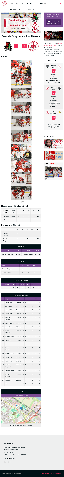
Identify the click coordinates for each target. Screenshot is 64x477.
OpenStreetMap (35, 422)
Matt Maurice (9, 323)
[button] (21, 408)
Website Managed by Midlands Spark (51, 473)
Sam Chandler (9, 306)
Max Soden (8, 380)
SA (28, 284)
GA (33, 284)
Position (6, 284)
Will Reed (8, 340)
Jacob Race (8, 327)
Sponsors (13, 9)
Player (7, 299)
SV (38, 284)
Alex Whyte (8, 302)
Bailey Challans (9, 353)
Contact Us (30, 9)
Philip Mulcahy (9, 336)
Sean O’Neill (8, 310)
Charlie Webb (9, 361)
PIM (22, 284)
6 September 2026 (53, 113)
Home (12, 3)
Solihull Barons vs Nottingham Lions (53, 126)
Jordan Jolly (8, 357)
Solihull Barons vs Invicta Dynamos (53, 104)
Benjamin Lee (9, 344)
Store (21, 9)
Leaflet (28, 422)
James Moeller (9, 370)
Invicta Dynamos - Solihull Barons (53, 81)
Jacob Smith (8, 313)
